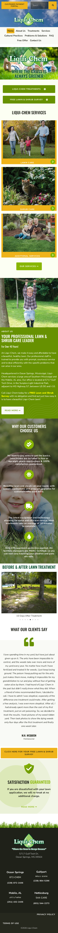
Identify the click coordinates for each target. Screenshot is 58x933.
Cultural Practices (13, 35)
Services (46, 30)
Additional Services (27, 256)
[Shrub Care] (52, 208)
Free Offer (22, 40)
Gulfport (41, 871)
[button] (4, 594)
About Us (20, 30)
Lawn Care (27, 162)
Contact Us (35, 40)
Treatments (33, 30)
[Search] (53, 5)
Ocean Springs (15, 872)
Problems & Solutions (36, 35)
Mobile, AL (15, 893)
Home (10, 30)
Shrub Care (27, 209)
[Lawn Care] (52, 161)
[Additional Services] (52, 255)
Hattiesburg (41, 893)
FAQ (51, 35)
